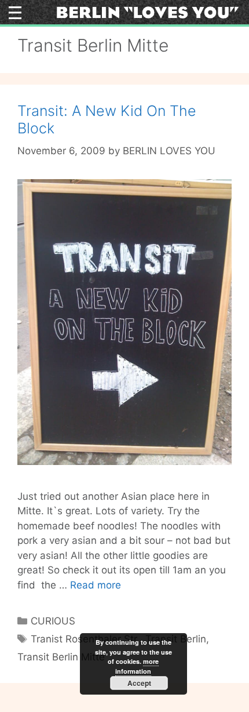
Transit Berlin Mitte (61, 657)
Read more (95, 585)
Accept (139, 683)
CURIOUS (53, 621)
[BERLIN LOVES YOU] (148, 11)
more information (137, 666)
